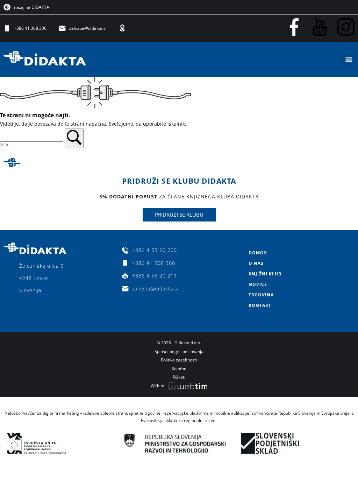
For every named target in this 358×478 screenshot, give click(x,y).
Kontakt (260, 305)
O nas (256, 263)
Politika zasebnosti (179, 360)
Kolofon (179, 369)
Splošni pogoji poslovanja (179, 351)
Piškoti (179, 377)
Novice (258, 284)
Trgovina (261, 295)
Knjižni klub (265, 274)
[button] (349, 59)
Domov (258, 253)
